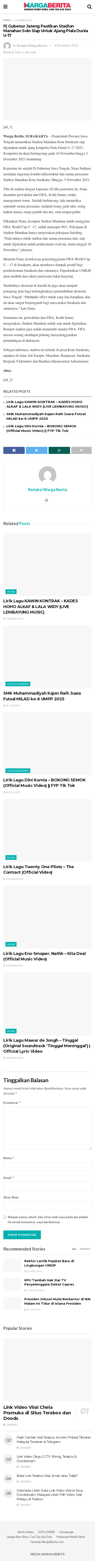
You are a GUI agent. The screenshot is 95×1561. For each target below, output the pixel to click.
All (74, 1248)
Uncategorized (23, 20)
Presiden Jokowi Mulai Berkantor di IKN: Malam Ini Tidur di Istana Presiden (57, 1301)
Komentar (12, 1102)
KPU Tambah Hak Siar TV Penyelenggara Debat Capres (49, 1282)
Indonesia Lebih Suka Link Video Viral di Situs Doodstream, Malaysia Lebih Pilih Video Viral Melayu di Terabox (50, 1495)
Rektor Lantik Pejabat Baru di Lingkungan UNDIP (49, 1263)
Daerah (85, 1248)
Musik (11, 591)
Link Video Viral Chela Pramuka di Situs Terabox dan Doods (37, 1413)
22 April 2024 (34, 1271)
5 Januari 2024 (35, 1290)
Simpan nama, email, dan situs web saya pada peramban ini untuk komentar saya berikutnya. (48, 1219)
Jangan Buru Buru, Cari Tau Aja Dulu (29, 1537)
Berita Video (26, 1532)
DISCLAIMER (46, 1532)
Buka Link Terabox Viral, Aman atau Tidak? (47, 1476)
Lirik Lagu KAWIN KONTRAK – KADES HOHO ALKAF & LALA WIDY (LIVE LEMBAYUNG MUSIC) (40, 606)
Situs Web (10, 1197)
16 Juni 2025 (12, 705)
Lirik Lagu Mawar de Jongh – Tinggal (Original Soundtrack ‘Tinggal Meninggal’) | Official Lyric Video (46, 1046)
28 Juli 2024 (33, 1309)
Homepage (66, 1532)
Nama (9, 1158)
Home (7, 20)
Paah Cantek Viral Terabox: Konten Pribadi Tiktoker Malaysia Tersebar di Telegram (54, 1439)
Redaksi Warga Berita (32, 45)
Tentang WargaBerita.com (47, 1542)
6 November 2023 (66, 45)
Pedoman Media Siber (71, 1537)
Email (8, 1178)
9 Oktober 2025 (14, 618)
